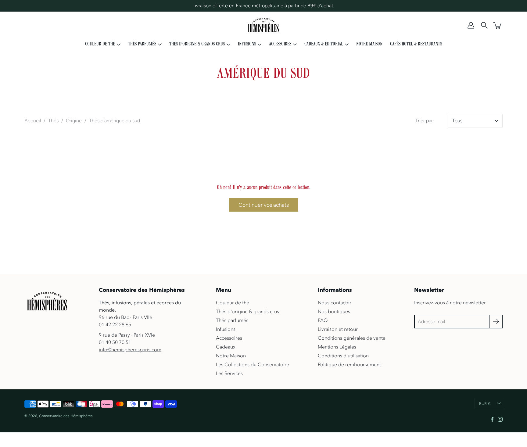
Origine (74, 120)
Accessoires (229, 338)
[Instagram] (500, 419)
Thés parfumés (232, 320)
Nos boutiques (334, 311)
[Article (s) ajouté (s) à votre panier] (498, 25)
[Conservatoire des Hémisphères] (263, 25)
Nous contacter (334, 302)
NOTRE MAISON (369, 44)
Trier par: (424, 120)
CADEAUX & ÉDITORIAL (323, 44)
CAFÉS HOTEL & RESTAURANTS (416, 44)
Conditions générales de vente (351, 338)
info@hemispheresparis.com (130, 349)
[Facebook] (492, 419)
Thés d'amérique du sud (114, 120)
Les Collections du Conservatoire (252, 364)
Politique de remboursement (349, 364)
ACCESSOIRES (280, 44)
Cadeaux (225, 347)
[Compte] (471, 25)
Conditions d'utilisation (343, 355)
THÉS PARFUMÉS (142, 44)
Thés (53, 120)
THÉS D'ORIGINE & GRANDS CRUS (197, 44)
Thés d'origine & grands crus (247, 311)
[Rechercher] (484, 25)
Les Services (229, 373)
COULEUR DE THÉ (100, 44)
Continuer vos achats (263, 205)
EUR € (484, 403)
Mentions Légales (337, 347)
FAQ (323, 320)
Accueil (32, 120)
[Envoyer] (496, 321)
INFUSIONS (247, 44)
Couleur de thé (232, 302)
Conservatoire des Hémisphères (66, 416)
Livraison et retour (338, 329)
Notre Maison (231, 355)
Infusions (225, 329)
